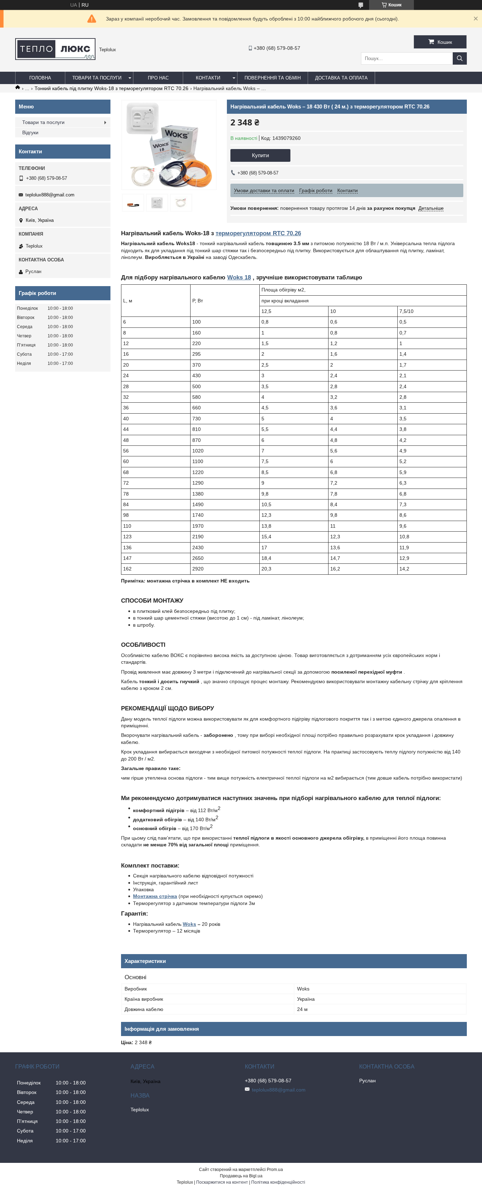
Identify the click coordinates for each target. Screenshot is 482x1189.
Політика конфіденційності (278, 1182)
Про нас (158, 78)
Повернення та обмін (273, 78)
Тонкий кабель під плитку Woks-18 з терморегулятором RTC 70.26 (111, 88)
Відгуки (30, 132)
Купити (260, 155)
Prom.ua (275, 1169)
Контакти (208, 78)
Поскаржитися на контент (222, 1182)
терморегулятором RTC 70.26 (258, 233)
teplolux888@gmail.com (49, 194)
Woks (189, 924)
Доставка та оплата (341, 78)
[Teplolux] (55, 58)
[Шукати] (460, 58)
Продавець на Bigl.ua (241, 1175)
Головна (40, 78)
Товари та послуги (96, 78)
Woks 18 (239, 277)
